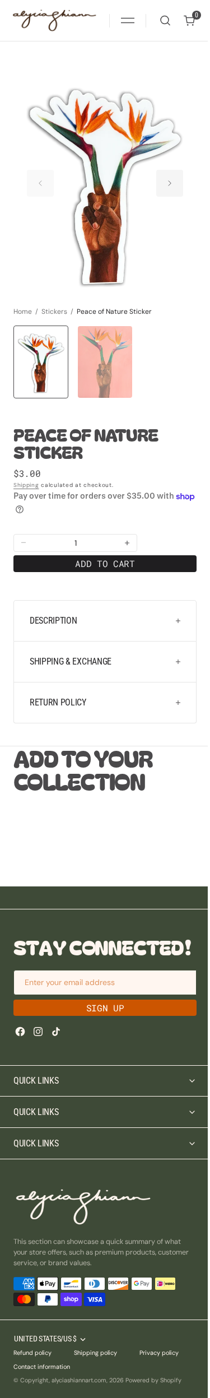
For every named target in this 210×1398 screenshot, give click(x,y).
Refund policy (32, 1373)
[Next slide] (169, 183)
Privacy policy (159, 1373)
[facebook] (20, 1031)
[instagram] (38, 1031)
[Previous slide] (40, 183)
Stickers (54, 311)
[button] (127, 20)
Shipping (26, 485)
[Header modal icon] (127, 20)
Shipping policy (95, 1373)
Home (22, 311)
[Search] (165, 20)
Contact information (41, 1386)
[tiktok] (56, 1031)
